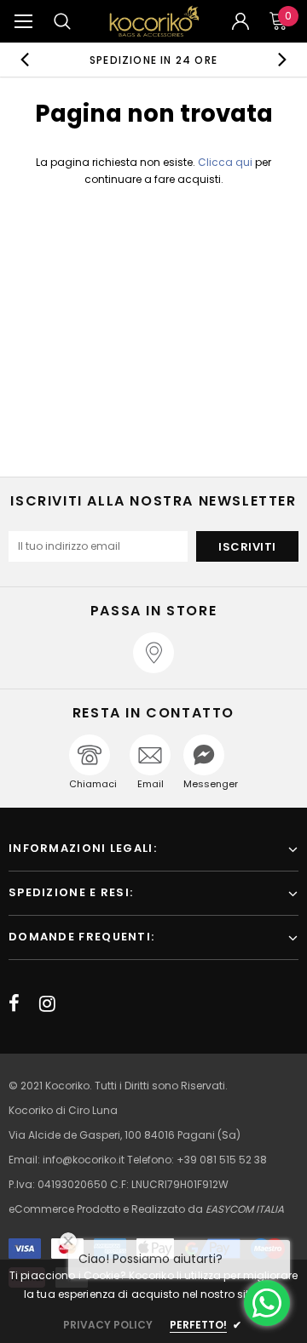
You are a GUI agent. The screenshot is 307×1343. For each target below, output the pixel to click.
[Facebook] (14, 1003)
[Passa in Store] (153, 652)
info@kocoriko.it (85, 1159)
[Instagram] (47, 1003)
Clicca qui (226, 162)
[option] (153, 60)
